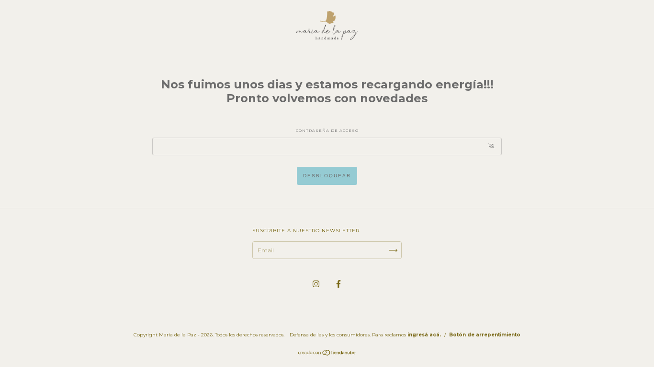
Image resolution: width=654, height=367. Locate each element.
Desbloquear (327, 175)
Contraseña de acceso (327, 130)
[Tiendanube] (327, 353)
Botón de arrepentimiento (484, 335)
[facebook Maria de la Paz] (338, 283)
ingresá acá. (424, 335)
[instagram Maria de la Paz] (316, 283)
